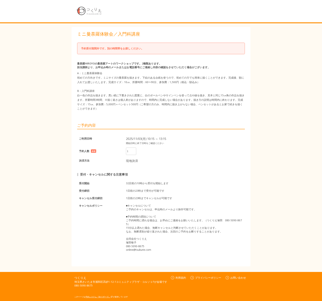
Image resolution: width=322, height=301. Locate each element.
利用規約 (181, 277)
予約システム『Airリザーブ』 (98, 296)
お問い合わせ (238, 277)
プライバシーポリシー (208, 277)
